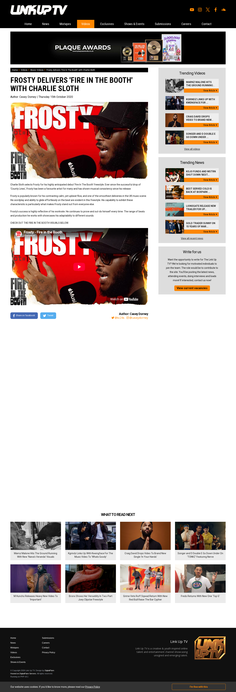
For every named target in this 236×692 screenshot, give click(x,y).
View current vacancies (192, 288)
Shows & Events (134, 24)
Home (28, 24)
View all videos (192, 149)
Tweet (50, 315)
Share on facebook (25, 315)
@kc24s (119, 317)
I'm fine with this (199, 686)
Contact (206, 24)
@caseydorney (138, 317)
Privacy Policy (48, 652)
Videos (85, 24)
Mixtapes (65, 24)
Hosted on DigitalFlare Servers (23, 674)
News (45, 24)
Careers (186, 24)
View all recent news (192, 238)
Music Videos (37, 70)
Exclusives (107, 24)
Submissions (163, 24)
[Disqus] (79, 369)
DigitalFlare (49, 670)
